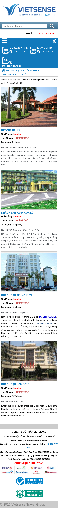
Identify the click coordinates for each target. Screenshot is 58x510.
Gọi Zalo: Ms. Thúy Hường (5, 60)
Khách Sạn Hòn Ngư (14, 384)
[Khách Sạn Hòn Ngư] (29, 361)
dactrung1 (10, 62)
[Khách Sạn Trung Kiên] (29, 272)
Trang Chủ (29, 10)
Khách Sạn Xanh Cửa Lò (17, 212)
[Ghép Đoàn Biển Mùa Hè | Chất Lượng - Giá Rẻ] (3, 70)
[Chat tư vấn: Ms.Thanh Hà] (38, 51)
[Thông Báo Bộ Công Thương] (29, 486)
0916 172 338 (45, 33)
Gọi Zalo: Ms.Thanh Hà (33, 50)
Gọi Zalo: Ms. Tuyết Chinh (5, 50)
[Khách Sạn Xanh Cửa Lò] (29, 190)
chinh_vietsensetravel (10, 51)
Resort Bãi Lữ (10, 130)
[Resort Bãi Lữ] (29, 107)
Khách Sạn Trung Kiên (16, 295)
